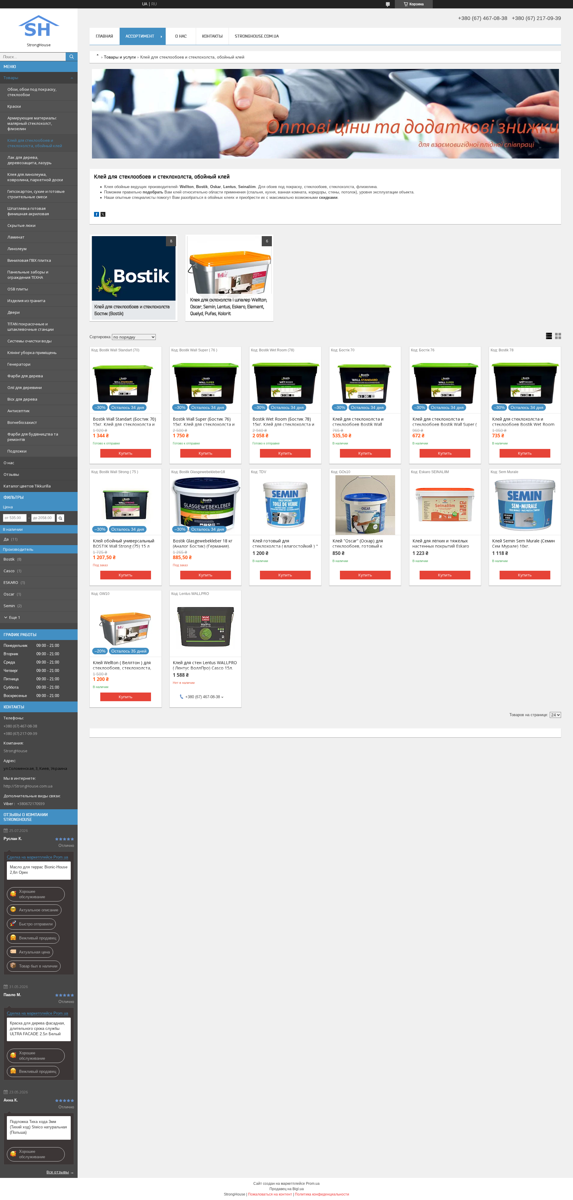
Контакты (212, 36)
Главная (104, 36)
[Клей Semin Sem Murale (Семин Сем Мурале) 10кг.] (524, 505)
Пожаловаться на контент (270, 1194)
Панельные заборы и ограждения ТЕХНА (27, 274)
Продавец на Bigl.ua (286, 1189)
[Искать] (72, 56)
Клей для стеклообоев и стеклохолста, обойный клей (34, 143)
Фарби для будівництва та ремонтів (32, 436)
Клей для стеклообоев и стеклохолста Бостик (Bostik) (132, 310)
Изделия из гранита (26, 300)
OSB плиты (17, 289)
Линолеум (17, 248)
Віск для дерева (22, 399)
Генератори (18, 364)
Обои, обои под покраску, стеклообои (31, 92)
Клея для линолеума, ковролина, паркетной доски (35, 177)
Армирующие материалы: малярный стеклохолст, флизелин (32, 123)
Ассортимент (140, 36)
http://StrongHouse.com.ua (28, 786)
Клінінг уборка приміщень (32, 352)
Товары (11, 77)
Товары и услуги (120, 57)
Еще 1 (14, 617)
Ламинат (15, 237)
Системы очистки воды (29, 341)
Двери (13, 312)
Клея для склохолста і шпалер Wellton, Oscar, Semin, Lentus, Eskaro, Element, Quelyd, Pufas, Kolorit (228, 306)
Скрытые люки (21, 225)
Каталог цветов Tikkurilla (27, 486)
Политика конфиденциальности (322, 1194)
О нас (9, 462)
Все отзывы (58, 1172)
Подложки (17, 451)
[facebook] (96, 215)
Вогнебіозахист (22, 422)
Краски (14, 106)
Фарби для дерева (25, 376)
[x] (103, 215)
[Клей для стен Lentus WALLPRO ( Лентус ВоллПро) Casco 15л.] (205, 627)
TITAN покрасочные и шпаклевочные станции (30, 326)
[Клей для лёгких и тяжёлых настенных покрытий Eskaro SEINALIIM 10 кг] (445, 505)
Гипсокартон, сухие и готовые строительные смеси (36, 194)
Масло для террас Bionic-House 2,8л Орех (38, 870)
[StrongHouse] (38, 27)
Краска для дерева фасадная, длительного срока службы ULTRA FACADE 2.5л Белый (37, 1028)
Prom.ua (313, 1183)
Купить (126, 453)
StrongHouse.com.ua (257, 36)
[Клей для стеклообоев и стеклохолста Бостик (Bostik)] (133, 278)
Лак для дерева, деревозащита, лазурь (29, 160)
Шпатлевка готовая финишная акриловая (28, 211)
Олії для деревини (24, 387)
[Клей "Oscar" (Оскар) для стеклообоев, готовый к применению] (365, 505)
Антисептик (18, 410)
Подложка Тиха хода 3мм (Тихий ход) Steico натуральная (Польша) (38, 1127)
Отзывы (11, 474)
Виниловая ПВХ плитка (29, 260)
